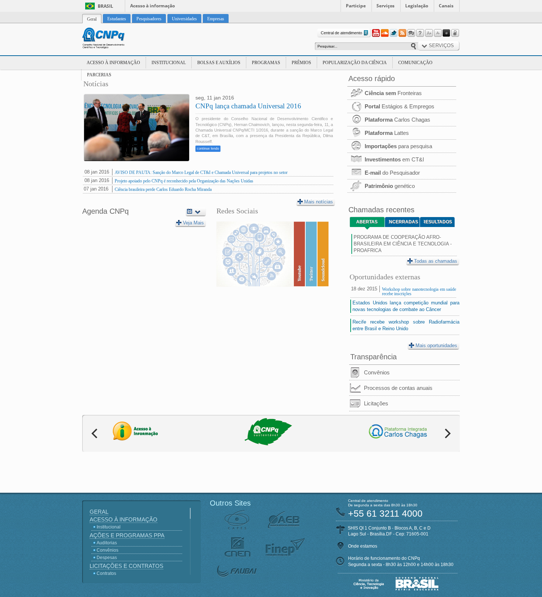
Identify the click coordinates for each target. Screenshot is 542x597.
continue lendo (208, 148)
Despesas (107, 557)
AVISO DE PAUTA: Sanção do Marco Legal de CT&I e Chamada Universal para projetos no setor (201, 172)
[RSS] (402, 33)
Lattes (387, 133)
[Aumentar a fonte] (429, 33)
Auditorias (107, 542)
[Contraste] (446, 33)
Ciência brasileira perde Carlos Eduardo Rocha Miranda (163, 189)
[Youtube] (376, 33)
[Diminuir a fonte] (438, 33)
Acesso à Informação (113, 62)
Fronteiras (393, 93)
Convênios (377, 372)
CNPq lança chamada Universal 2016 (248, 106)
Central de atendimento (341, 33)
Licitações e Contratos (126, 566)
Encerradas (403, 221)
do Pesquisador (392, 173)
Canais (446, 6)
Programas (266, 62)
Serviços (385, 6)
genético (390, 186)
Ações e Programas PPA (127, 535)
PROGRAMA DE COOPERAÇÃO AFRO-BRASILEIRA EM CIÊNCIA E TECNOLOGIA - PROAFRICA (403, 243)
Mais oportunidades (436, 345)
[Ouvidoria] (411, 33)
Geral (99, 512)
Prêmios (301, 62)
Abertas (367, 221)
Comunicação (415, 62)
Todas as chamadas (435, 261)
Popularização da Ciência (355, 62)
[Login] (455, 33)
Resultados (438, 221)
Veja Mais (193, 223)
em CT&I (394, 159)
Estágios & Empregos (399, 106)
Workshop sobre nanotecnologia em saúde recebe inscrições (419, 291)
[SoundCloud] (385, 33)
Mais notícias (318, 202)
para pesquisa (398, 146)
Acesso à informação (152, 6)
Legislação (416, 6)
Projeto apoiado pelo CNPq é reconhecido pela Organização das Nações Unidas (184, 181)
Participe (356, 6)
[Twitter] (393, 33)
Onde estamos (362, 546)
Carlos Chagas (397, 119)
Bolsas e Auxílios (218, 62)
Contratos (106, 573)
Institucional (169, 62)
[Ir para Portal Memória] (112, 39)
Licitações (376, 403)
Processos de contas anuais (398, 388)
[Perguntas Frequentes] (420, 33)
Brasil (105, 6)
